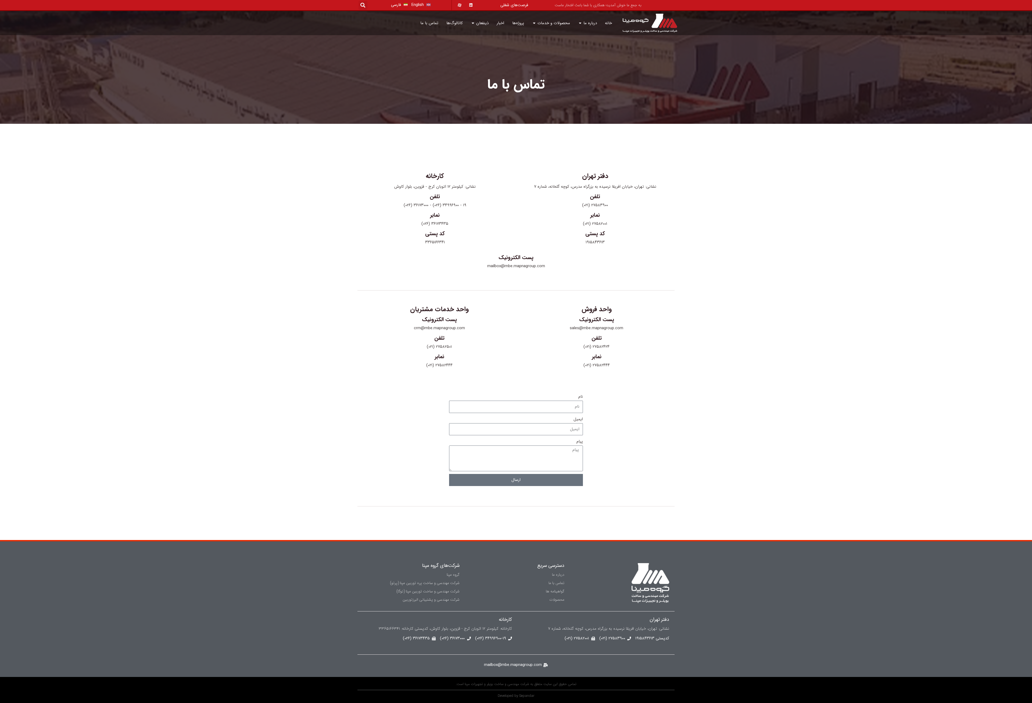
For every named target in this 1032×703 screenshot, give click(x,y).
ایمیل (578, 419)
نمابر (595, 215)
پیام (579, 441)
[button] (363, 5)
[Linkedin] (468, 5)
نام (580, 396)
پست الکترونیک (516, 257)
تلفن (595, 196)
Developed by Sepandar (516, 696)
